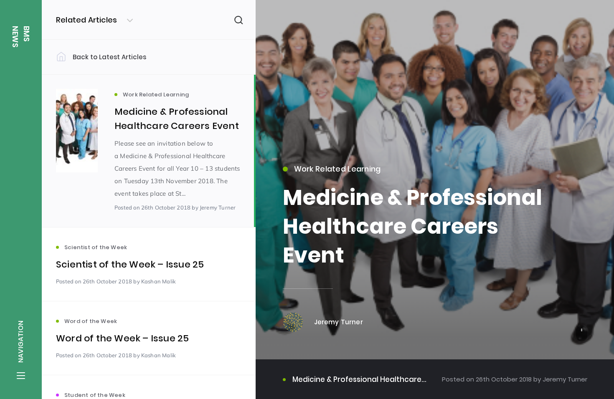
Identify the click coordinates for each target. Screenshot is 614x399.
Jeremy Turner (564, 379)
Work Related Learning (337, 169)
